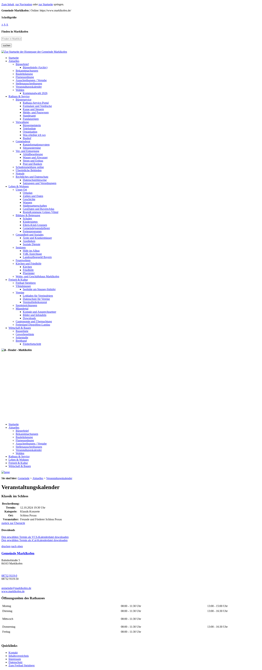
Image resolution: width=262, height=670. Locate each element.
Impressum (15, 659)
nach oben (17, 546)
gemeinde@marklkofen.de (16, 588)
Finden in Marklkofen (14, 31)
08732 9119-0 (9, 575)
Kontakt (13, 652)
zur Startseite (45, 4)
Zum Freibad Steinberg (22, 665)
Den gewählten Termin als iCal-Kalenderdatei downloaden (34, 540)
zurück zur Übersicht (13, 523)
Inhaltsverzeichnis (19, 655)
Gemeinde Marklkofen (17, 553)
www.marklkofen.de (13, 591)
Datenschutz (15, 662)
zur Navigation (23, 4)
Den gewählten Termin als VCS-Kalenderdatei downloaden (35, 537)
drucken (6, 546)
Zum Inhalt (7, 4)
